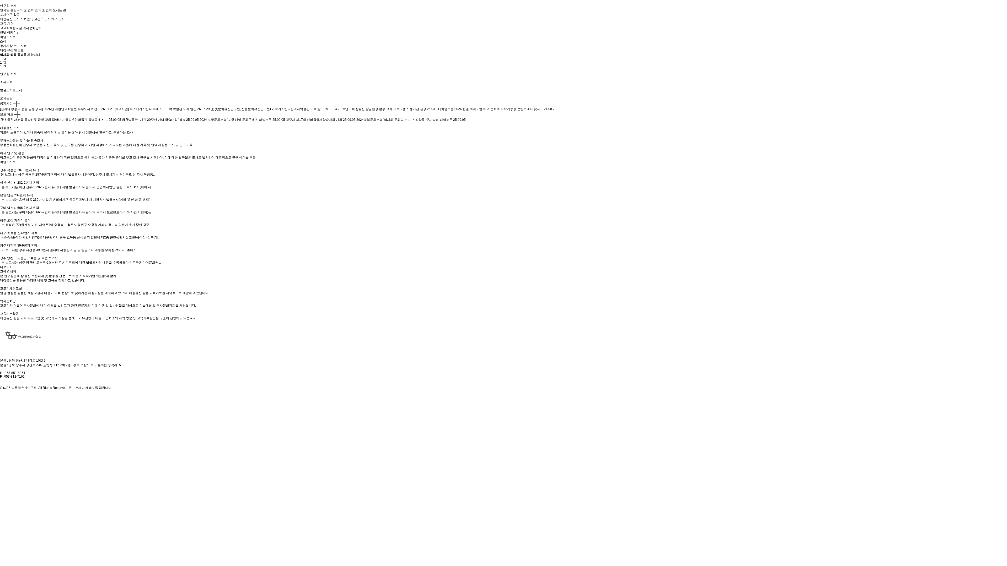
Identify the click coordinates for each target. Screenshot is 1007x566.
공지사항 (6, 103)
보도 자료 (6, 114)
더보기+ (5, 267)
